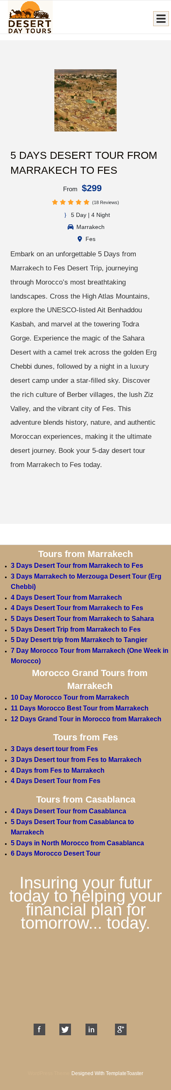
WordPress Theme (49, 1073)
